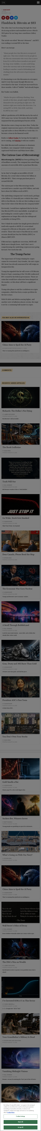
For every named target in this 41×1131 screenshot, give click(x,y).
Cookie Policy (10, 1112)
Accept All (20, 1127)
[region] (20, 1116)
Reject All (20, 1122)
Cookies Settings (20, 1116)
